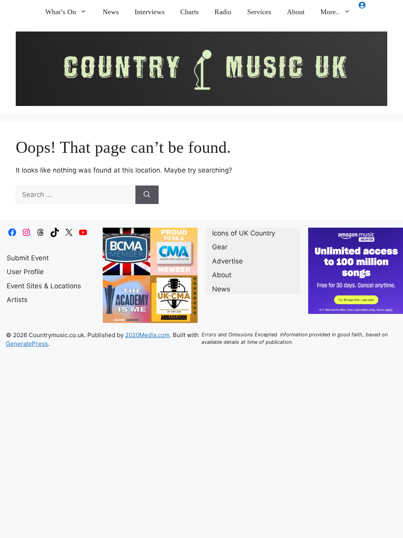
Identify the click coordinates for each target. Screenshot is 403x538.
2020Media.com (147, 335)
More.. (330, 12)
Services (259, 12)
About (296, 12)
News (111, 12)
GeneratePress (27, 343)
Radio (222, 12)
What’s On (60, 12)
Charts (189, 12)
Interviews (150, 12)
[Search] (147, 195)
